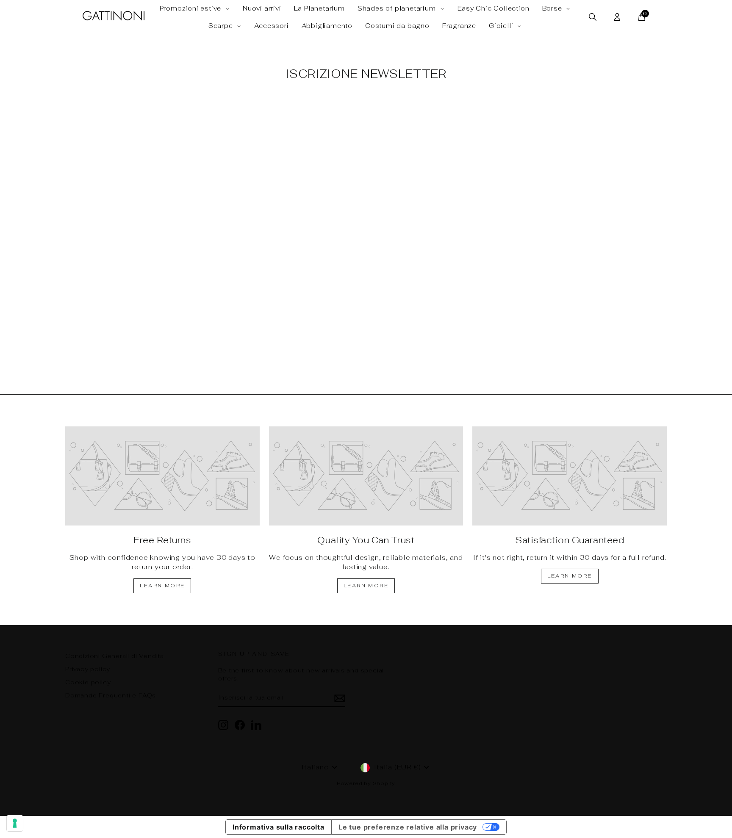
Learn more (162, 585)
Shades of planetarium (398, 8)
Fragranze (459, 26)
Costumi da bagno (397, 26)
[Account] (617, 17)
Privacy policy (87, 669)
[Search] (593, 17)
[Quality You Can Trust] (366, 475)
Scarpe (221, 26)
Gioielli (502, 26)
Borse (553, 8)
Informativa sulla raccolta (278, 827)
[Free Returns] (162, 475)
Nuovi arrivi (262, 8)
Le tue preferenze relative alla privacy (407, 827)
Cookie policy (88, 682)
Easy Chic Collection (494, 8)
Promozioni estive (191, 8)
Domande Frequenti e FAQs (110, 695)
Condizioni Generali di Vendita (114, 656)
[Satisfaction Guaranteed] (569, 475)
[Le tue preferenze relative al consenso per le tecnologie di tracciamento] (15, 823)
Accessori (271, 26)
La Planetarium (319, 8)
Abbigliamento (327, 26)
